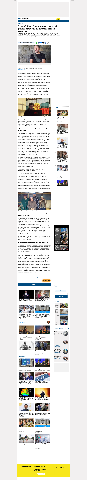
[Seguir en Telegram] (58, 467)
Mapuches (23, 277)
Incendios (43, 277)
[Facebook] (39, 43)
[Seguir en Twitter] (56, 467)
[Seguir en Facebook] (57, 467)
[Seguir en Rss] (63, 467)
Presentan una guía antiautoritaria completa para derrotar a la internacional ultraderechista (42, 300)
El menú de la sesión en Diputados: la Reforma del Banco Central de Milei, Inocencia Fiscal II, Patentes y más (57, 242)
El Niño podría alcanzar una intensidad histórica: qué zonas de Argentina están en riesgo (26, 398)
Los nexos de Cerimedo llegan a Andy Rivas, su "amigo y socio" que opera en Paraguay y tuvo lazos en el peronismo (62, 146)
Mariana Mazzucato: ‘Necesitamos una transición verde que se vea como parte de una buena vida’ (57, 305)
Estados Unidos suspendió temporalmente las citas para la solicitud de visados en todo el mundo (41, 383)
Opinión (32, 20)
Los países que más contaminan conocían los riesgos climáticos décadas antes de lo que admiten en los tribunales (57, 323)
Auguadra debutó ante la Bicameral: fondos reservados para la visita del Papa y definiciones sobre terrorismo (62, 160)
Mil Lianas (41, 20)
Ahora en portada (22, 356)
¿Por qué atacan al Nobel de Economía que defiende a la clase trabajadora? (25, 300)
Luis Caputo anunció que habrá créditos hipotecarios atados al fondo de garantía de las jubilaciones (42, 369)
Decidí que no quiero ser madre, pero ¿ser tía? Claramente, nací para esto (26, 445)
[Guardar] (48, 43)
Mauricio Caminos (21, 416)
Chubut (40, 277)
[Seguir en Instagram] (60, 467)
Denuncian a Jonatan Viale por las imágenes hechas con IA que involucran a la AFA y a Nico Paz (26, 382)
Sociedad (28, 20)
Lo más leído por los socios (24, 288)
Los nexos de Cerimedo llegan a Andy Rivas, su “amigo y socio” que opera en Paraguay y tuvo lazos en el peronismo (26, 413)
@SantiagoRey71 (22, 69)
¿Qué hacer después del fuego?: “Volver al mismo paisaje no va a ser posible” (57, 317)
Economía (24, 20)
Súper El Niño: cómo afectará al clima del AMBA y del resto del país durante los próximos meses (57, 311)
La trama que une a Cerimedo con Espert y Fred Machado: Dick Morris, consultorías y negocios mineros (26, 429)
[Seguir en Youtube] (61, 467)
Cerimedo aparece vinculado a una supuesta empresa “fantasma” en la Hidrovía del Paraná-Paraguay (42, 413)
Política (20, 20)
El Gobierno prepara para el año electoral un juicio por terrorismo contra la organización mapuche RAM (25, 336)
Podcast (45, 20)
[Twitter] (43, 43)
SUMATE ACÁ (41, 473)
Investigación (36, 20)
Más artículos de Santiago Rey (24, 321)
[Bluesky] (41, 43)
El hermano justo (22, 350)
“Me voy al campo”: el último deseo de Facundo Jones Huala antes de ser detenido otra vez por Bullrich (42, 352)
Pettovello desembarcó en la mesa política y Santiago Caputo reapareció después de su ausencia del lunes (62, 132)
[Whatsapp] (36, 43)
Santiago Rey (20, 67)
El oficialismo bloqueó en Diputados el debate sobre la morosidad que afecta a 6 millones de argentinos (26, 369)
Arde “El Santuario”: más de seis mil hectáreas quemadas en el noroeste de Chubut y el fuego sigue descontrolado (42, 336)
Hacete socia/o (58, 19)
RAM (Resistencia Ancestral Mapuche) (32, 277)
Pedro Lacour (59, 162)
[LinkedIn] (45, 43)
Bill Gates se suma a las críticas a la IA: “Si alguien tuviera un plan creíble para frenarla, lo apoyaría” (42, 398)
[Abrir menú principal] (68, 18)
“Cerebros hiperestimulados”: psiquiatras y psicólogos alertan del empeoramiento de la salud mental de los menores (42, 445)
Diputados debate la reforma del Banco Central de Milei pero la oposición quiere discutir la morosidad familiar (57, 247)
